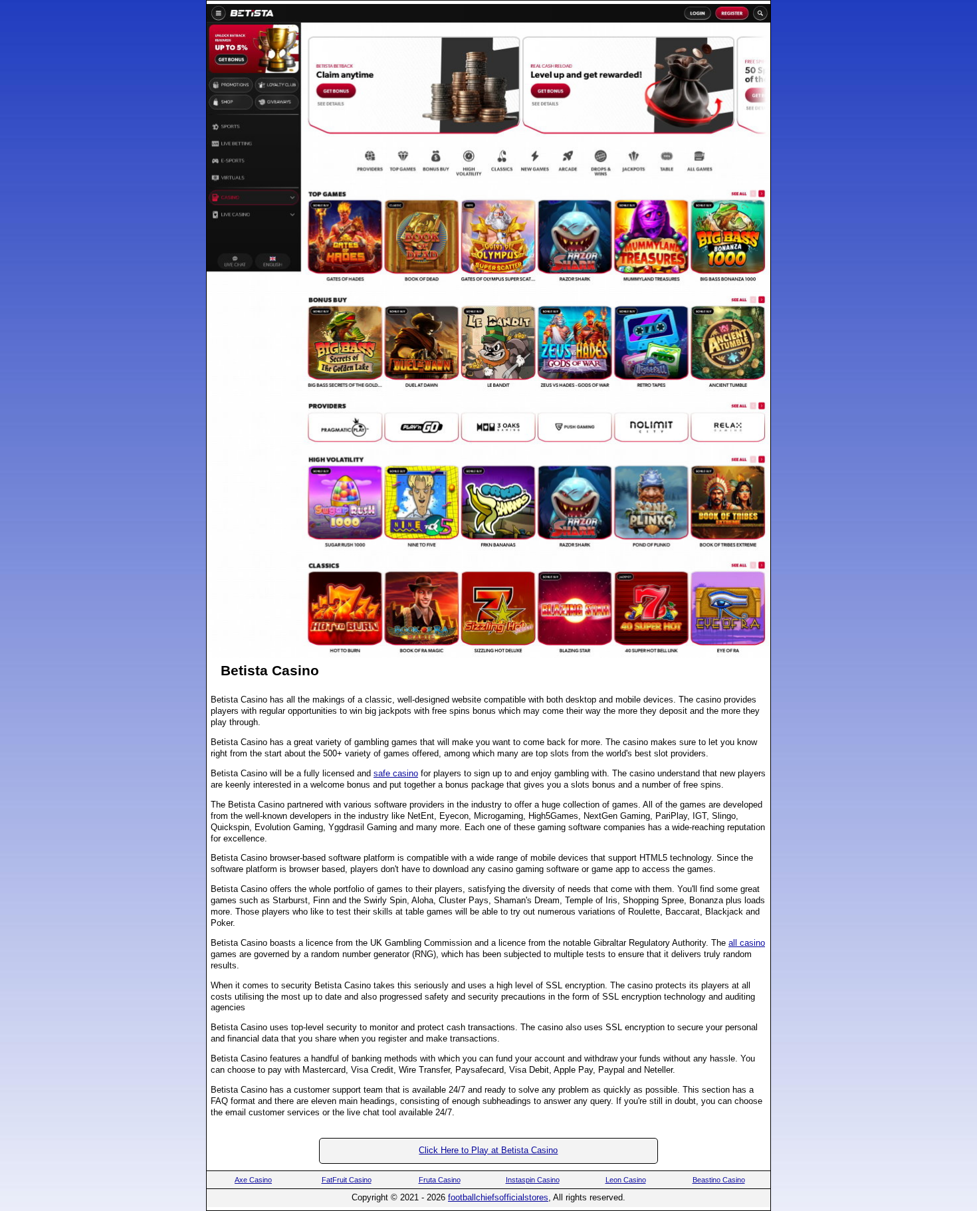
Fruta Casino (440, 1180)
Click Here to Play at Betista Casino (488, 1150)
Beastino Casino (719, 1180)
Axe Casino (253, 1180)
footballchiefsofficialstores (498, 1197)
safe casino (396, 773)
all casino (746, 943)
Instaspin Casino (533, 1180)
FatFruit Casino (347, 1180)
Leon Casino (625, 1180)
